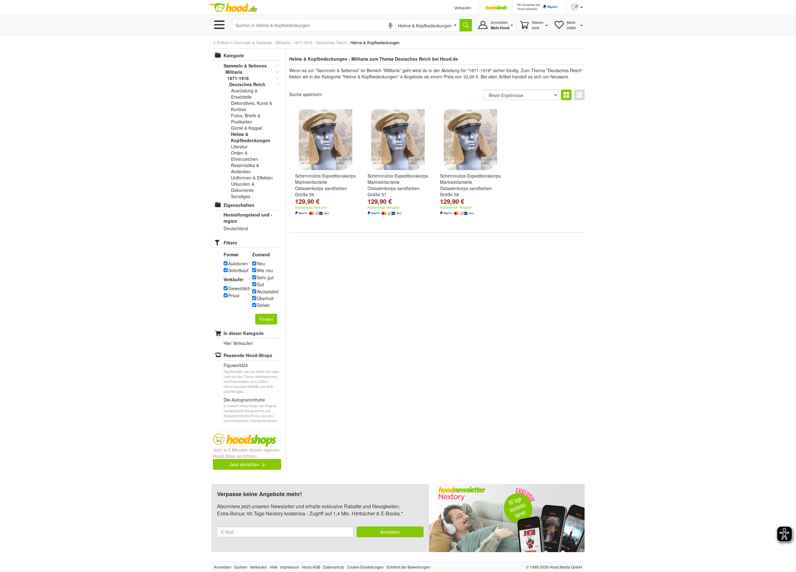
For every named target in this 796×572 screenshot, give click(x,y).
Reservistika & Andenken (245, 168)
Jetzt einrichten (245, 464)
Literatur (239, 146)
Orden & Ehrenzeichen (244, 156)
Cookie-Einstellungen (365, 567)
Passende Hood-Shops (248, 355)
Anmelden (390, 532)
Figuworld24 (236, 365)
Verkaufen (462, 7)
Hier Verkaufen (238, 343)
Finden (266, 319)
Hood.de (232, 7)
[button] (577, 6)
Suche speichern (305, 94)
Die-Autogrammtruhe (244, 400)
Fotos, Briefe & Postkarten (245, 118)
